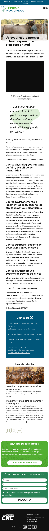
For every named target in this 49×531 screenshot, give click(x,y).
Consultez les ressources (24, 462)
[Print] (19, 430)
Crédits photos (31, 519)
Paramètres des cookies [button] (35, 517)
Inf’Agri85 (28, 99)
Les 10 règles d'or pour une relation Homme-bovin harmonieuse (21, 351)
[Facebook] (8, 430)
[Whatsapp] (13, 430)
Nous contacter (31, 521)
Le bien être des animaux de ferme (21, 329)
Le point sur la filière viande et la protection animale (24, 340)
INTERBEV (23, 308)
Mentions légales (32, 514)
